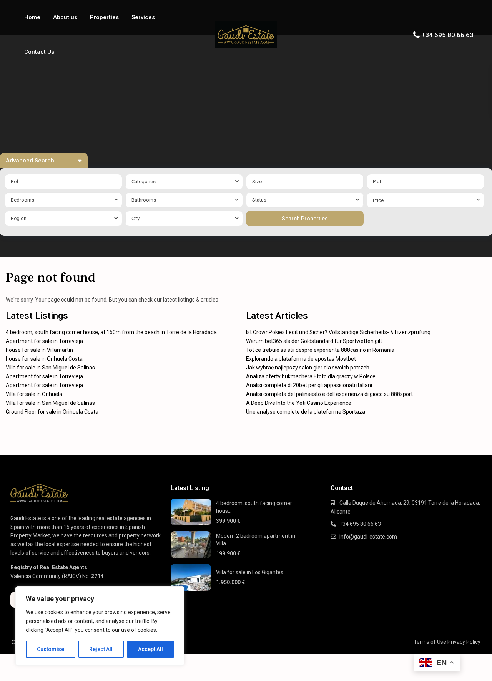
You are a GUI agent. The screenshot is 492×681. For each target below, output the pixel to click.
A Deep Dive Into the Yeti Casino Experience (298, 403)
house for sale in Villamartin (39, 350)
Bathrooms (143, 200)
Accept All (150, 649)
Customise (50, 649)
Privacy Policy (463, 642)
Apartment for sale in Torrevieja (44, 341)
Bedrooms (22, 200)
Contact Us (39, 51)
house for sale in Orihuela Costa (44, 359)
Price (378, 200)
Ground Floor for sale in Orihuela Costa (52, 412)
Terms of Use (430, 642)
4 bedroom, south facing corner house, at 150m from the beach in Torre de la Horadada (111, 332)
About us (65, 17)
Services (143, 17)
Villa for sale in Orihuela (34, 394)
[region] (99, 626)
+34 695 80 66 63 (447, 35)
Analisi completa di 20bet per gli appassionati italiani (309, 385)
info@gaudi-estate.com (368, 537)
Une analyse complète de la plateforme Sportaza (305, 412)
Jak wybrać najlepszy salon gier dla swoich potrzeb (307, 368)
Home (32, 17)
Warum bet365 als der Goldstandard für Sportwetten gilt (314, 341)
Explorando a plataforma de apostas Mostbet (301, 359)
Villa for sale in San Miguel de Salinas (50, 368)
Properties (104, 17)
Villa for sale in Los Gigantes (249, 572)
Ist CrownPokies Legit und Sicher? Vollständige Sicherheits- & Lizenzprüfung (338, 332)
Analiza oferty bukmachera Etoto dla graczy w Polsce (311, 376)
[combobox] (184, 181)
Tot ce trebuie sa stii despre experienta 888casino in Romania (320, 350)
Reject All (101, 649)
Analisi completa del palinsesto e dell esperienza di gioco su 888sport (329, 394)
